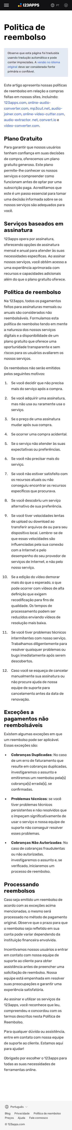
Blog (7, 1113)
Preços (9, 1118)
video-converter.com (21, 125)
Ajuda (21, 1118)
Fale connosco (38, 1118)
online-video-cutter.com (43, 114)
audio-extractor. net (21, 120)
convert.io (47, 120)
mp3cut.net (40, 108)
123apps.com (15, 102)
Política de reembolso (47, 1113)
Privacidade (22, 1113)
